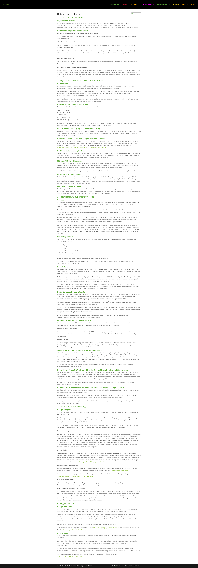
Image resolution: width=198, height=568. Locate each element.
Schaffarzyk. (89, 566)
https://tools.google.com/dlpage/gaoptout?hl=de (90, 462)
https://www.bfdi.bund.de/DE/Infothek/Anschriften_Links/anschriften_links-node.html (82, 147)
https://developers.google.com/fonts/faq (105, 528)
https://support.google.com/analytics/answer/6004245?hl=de (75, 476)
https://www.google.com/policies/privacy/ (74, 530)
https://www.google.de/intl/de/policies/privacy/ (71, 556)
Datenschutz (128, 566)
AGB (113, 566)
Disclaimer (137, 566)
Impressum (119, 566)
